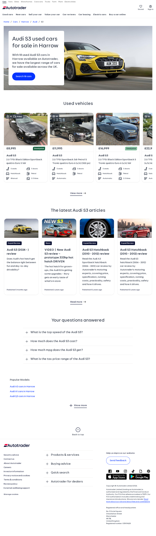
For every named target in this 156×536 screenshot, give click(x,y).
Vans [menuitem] (10, 2)
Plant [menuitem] (60, 2)
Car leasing (84, 15)
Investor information (14, 472)
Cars (15, 22)
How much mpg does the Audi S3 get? (56, 350)
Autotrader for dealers (67, 481)
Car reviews (69, 15)
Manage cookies (11, 494)
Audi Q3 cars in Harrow (22, 396)
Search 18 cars (24, 76)
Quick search (60, 472)
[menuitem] (7, 15)
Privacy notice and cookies (17, 476)
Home (6, 22)
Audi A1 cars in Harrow (22, 391)
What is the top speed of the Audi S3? (56, 332)
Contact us (9, 459)
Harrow (25, 22)
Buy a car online (117, 15)
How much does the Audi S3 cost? (53, 341)
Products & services (65, 454)
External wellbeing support (17, 488)
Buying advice (61, 463)
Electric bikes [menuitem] (70, 2)
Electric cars (99, 15)
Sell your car (35, 15)
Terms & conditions (13, 480)
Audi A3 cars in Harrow (22, 386)
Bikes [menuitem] (16, 2)
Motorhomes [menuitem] (26, 2)
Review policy (11, 484)
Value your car (52, 15)
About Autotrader (12, 463)
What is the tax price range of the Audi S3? (60, 359)
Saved (141, 9)
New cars (21, 15)
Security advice (11, 455)
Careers (7, 467)
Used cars (7, 15)
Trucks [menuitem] (47, 2)
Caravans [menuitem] (38, 2)
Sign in (150, 9)
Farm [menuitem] (54, 2)
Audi (35, 22)
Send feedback (118, 460)
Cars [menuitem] (4, 2)
